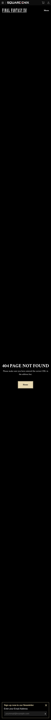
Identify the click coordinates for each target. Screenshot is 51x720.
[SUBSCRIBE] (45, 714)
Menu (46, 10)
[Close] (46, 705)
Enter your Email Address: (16, 709)
